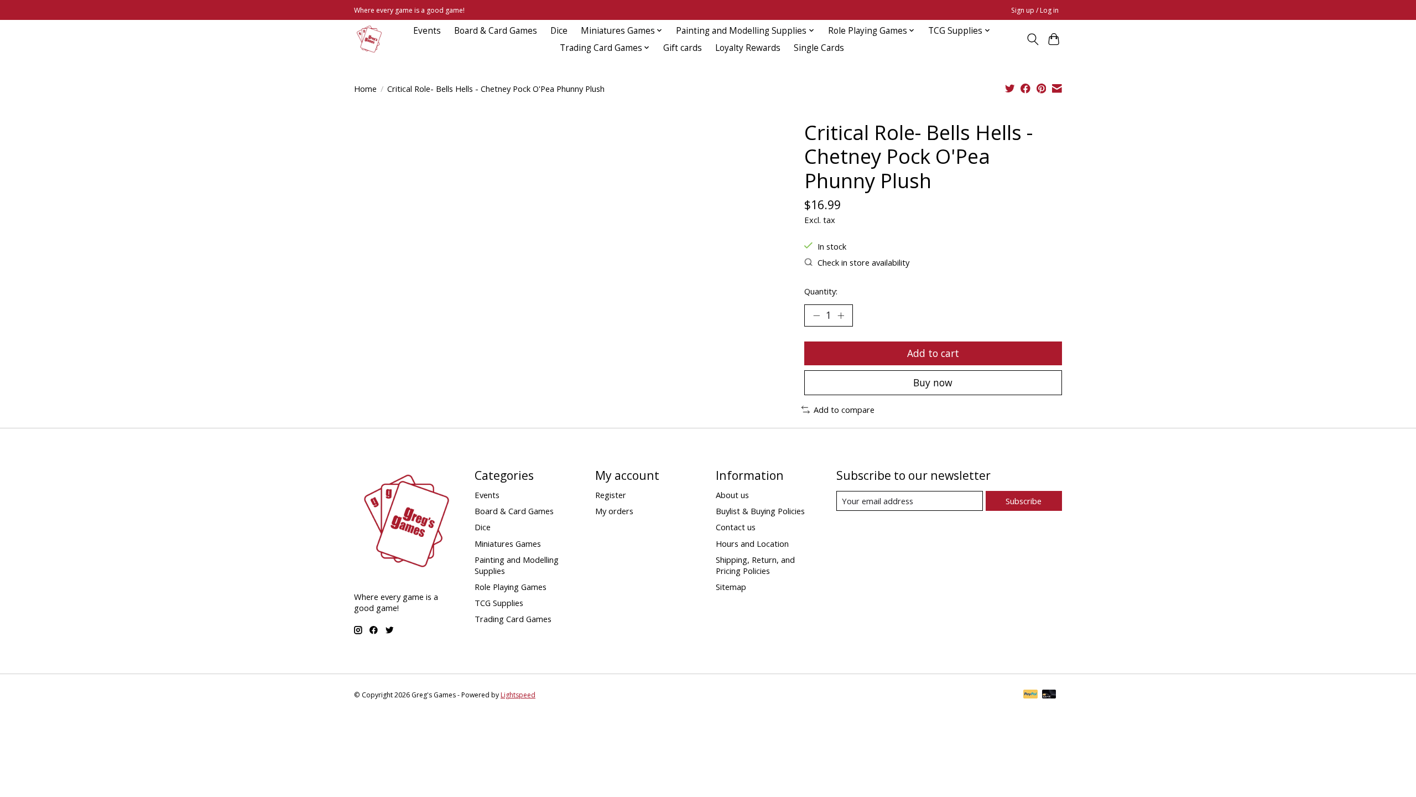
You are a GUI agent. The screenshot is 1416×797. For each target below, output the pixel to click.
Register (610, 494)
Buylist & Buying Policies (760, 510)
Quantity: (820, 291)
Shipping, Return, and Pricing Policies (755, 565)
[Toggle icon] (1032, 39)
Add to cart (933, 353)
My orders (614, 510)
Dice (559, 31)
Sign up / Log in (1035, 10)
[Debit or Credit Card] (1049, 695)
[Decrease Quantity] (816, 315)
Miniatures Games (508, 543)
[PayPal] (1030, 695)
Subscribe (1024, 500)
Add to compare (844, 409)
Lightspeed (518, 695)
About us (732, 494)
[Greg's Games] (369, 39)
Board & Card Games (495, 31)
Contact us (736, 526)
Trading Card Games (513, 618)
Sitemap (731, 586)
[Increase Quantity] (840, 315)
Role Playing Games (510, 586)
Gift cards (682, 48)
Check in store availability (863, 262)
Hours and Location (752, 543)
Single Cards (819, 48)
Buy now (932, 382)
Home (365, 88)
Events (427, 31)
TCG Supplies (499, 602)
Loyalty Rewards (747, 48)
